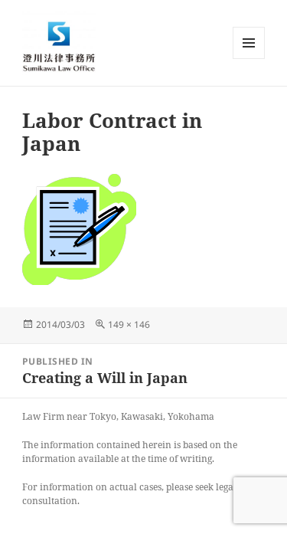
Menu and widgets (249, 58)
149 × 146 (129, 324)
